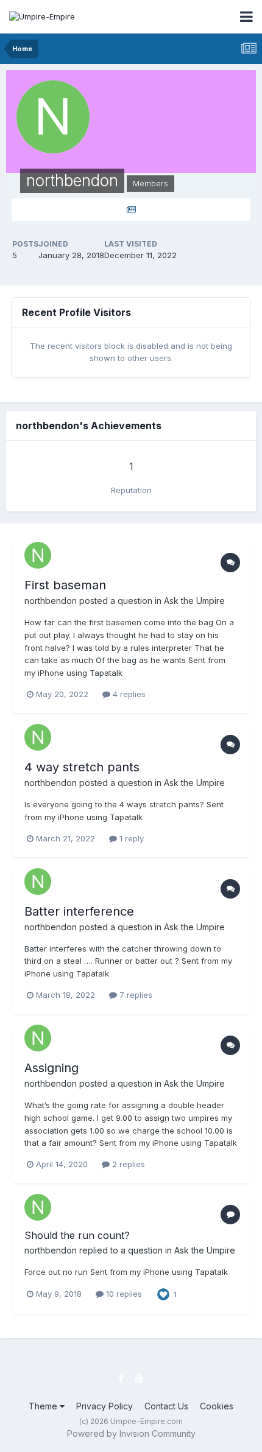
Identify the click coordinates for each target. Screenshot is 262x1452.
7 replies (134, 995)
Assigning (51, 1068)
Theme (44, 1406)
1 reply (130, 838)
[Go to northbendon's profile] (37, 555)
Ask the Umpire (194, 600)
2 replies (127, 1164)
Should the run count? (77, 1235)
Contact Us (166, 1406)
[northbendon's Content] (131, 210)
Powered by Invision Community (131, 1433)
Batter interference (79, 911)
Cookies (216, 1406)
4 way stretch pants (82, 767)
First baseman (65, 585)
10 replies (123, 1294)
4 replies (128, 694)
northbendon (50, 600)
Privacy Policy (104, 1406)
